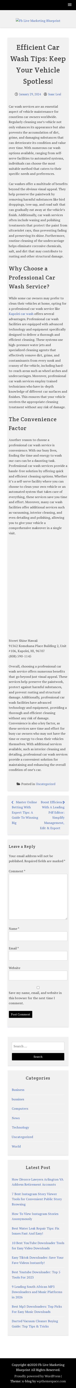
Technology (20, 1127)
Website (14, 968)
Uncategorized (45, 784)
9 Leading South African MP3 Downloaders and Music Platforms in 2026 (37, 1291)
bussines (18, 1099)
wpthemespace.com (51, 1381)
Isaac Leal (54, 94)
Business (18, 1089)
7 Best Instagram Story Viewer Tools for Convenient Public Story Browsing (37, 1199)
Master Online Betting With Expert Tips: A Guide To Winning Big (25, 812)
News (16, 1118)
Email (14, 948)
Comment (17, 871)
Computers (20, 1108)
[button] (70, 5)
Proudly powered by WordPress (37, 1376)
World (16, 1146)
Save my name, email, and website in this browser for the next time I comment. (35, 998)
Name (14, 928)
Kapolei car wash (21, 313)
